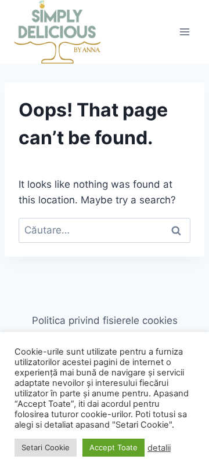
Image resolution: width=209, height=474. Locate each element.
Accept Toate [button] (113, 447)
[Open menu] (184, 32)
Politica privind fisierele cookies (105, 320)
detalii (159, 448)
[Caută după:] (104, 230)
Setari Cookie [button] (45, 447)
